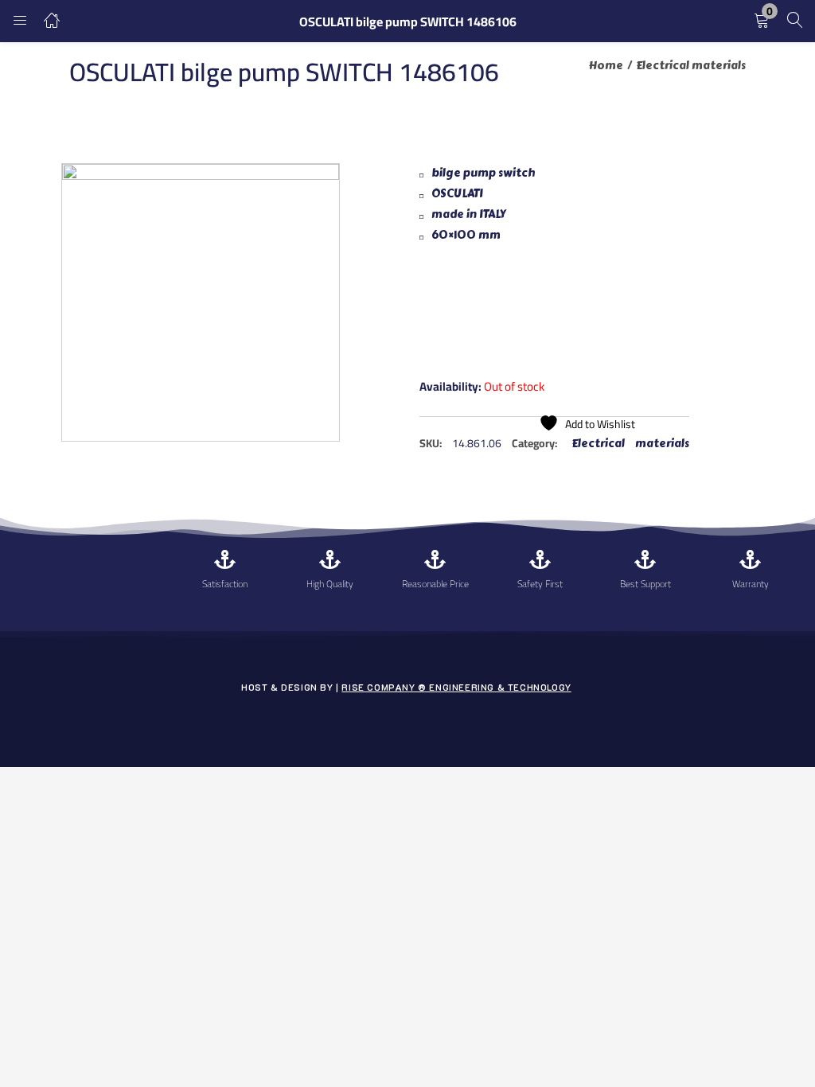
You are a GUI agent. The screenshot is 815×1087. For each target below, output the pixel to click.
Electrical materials (691, 65)
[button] (762, 21)
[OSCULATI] (479, 316)
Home (606, 65)
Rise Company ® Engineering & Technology (456, 687)
